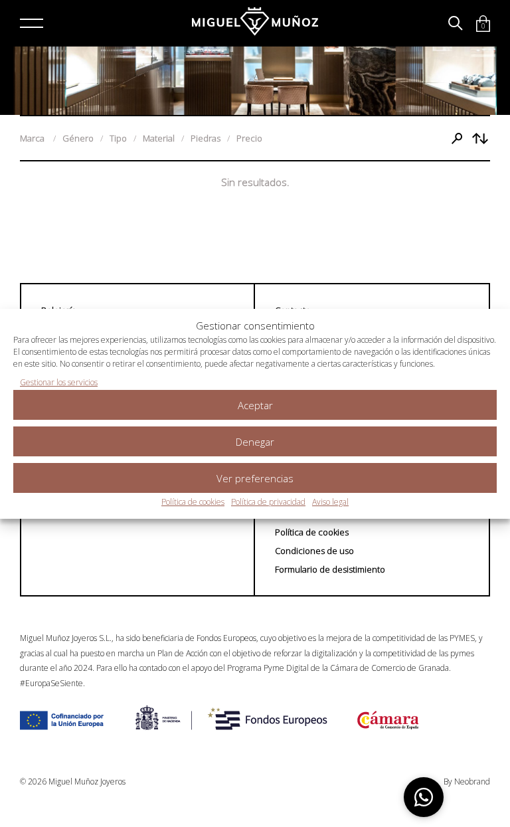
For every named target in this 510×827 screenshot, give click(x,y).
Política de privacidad (268, 501)
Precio (249, 138)
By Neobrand (467, 782)
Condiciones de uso (314, 551)
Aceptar (255, 405)
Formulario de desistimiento (330, 569)
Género (78, 138)
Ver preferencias (255, 478)
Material (159, 138)
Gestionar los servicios (59, 382)
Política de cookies (192, 501)
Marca (33, 138)
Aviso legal (330, 501)
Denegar (255, 441)
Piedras (205, 138)
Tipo (118, 138)
